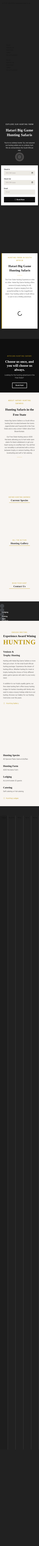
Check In (7, 169)
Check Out (7, 179)
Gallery (8, 52)
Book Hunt (9, 50)
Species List (10, 47)
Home (8, 45)
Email (6, 188)
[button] (19, 57)
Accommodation (12, 55)
